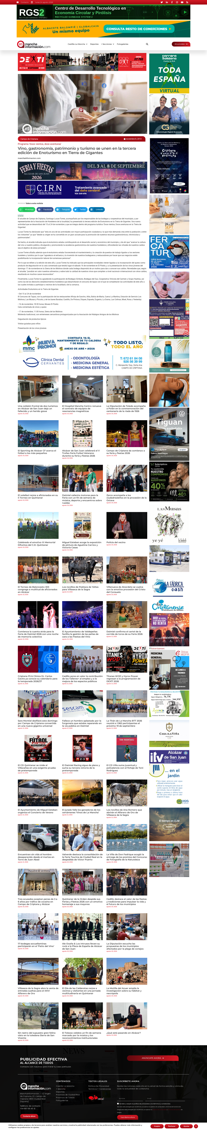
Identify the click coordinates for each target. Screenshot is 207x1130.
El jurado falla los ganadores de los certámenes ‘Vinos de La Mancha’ (81, 811)
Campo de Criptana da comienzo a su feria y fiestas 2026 (125, 452)
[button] (78, 44)
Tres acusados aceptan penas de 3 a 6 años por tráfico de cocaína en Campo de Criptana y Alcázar (37, 902)
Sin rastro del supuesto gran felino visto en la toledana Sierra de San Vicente (37, 1035)
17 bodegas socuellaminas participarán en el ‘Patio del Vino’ (36, 945)
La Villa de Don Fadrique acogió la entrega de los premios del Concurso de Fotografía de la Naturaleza (126, 857)
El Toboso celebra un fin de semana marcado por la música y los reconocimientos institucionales (81, 1035)
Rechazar (171, 1126)
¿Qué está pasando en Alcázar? (123, 1033)
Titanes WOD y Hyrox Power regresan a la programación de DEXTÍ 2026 (123, 679)
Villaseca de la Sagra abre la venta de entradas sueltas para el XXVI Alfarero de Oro (38, 991)
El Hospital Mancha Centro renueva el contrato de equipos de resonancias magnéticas (81, 409)
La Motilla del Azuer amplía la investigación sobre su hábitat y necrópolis (123, 991)
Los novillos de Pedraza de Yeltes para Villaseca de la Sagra (80, 588)
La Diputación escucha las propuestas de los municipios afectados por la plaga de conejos (125, 946)
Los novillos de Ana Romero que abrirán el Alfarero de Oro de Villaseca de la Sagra (124, 812)
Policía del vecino (116, 542)
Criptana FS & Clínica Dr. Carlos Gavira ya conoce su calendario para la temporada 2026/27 (37, 679)
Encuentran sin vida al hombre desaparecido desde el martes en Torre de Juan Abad (36, 857)
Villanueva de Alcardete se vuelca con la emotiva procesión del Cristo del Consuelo (125, 589)
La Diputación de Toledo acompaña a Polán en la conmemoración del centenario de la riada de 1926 (126, 409)
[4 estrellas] (23, 203)
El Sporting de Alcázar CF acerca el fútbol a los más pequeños (37, 452)
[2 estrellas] (20, 203)
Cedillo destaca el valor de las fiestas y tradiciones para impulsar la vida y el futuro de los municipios (126, 902)
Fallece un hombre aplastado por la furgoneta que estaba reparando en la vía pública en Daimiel (82, 723)
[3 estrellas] (21, 203)
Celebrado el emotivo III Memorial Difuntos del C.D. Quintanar (36, 543)
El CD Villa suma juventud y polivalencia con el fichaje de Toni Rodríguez (124, 768)
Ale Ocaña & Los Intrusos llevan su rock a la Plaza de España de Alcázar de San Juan (82, 946)
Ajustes (186, 1126)
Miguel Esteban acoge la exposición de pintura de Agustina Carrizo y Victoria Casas (81, 545)
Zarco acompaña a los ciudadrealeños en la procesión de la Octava (126, 498)
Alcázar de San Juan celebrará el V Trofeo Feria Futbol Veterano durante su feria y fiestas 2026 (81, 453)
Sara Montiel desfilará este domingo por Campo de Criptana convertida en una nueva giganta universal (38, 723)
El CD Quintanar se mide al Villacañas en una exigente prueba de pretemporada (37, 768)
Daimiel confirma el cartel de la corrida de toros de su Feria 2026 (124, 633)
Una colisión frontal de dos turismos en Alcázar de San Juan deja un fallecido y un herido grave (38, 409)
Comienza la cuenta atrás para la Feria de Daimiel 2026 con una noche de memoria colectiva (38, 634)
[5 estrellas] (24, 203)
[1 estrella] (18, 203)
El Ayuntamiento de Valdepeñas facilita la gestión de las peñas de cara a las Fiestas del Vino (80, 634)
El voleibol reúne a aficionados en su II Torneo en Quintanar (38, 496)
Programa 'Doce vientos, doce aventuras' (39, 144)
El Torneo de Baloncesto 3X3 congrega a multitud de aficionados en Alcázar (37, 589)
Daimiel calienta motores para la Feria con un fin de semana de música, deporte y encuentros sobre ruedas (82, 499)
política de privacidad (141, 1104)
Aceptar (157, 1126)
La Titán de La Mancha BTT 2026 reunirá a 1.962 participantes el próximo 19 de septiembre (124, 723)
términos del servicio (174, 1109)
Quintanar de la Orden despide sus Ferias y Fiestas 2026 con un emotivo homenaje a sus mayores (82, 902)
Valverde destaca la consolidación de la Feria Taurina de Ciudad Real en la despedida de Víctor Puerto (82, 857)
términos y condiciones (161, 1104)
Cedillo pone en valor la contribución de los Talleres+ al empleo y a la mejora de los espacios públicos (82, 679)
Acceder (169, 827)
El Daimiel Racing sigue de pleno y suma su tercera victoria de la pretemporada (81, 768)
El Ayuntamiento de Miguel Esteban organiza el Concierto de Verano (37, 811)
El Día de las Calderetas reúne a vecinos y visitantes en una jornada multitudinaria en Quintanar (81, 991)
